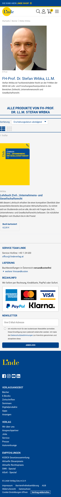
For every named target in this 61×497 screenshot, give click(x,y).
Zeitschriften (8, 399)
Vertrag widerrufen (40, 492)
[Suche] (38, 12)
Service (5, 438)
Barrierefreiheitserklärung (27, 485)
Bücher (5, 392)
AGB (44, 485)
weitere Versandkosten (16, 271)
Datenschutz (24, 489)
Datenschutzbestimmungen (22, 335)
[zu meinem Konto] (43, 12)
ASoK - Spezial (9, 472)
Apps (4, 410)
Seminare (7, 403)
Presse (5, 441)
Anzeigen (6, 414)
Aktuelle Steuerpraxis (12, 461)
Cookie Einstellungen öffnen (15, 492)
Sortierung (5, 122)
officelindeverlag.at (13, 256)
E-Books (6, 396)
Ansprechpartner (10, 430)
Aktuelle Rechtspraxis (13, 465)
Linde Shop (23, 3)
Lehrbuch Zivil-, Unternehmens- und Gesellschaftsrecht (21, 197)
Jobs (4, 434)
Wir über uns (8, 426)
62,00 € (10, 226)
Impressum (7, 485)
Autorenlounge (9, 445)
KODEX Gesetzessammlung (15, 457)
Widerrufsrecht (9, 489)
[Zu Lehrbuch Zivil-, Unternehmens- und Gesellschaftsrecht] (15, 164)
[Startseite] (8, 11)
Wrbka (3, 191)
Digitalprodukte (9, 407)
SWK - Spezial (9, 468)
